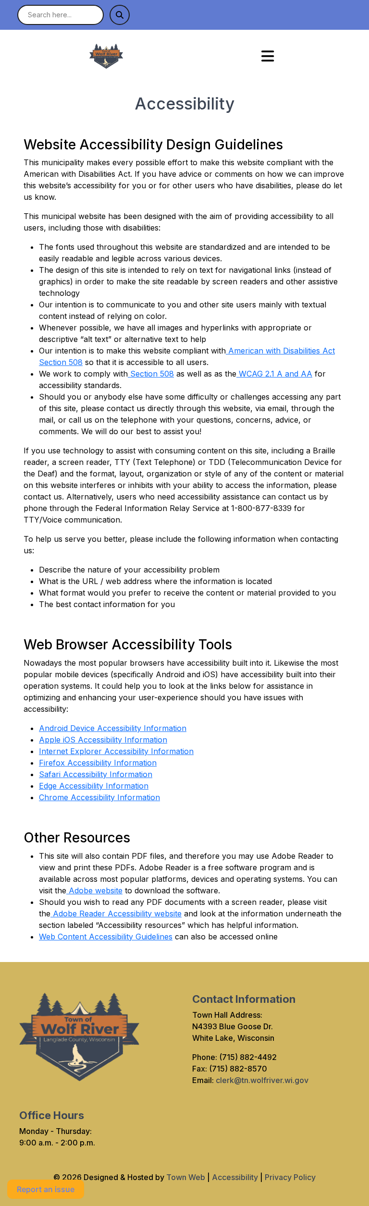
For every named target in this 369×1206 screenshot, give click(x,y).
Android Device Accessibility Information (112, 728)
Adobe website (94, 890)
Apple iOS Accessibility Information (103, 739)
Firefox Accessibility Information (98, 762)
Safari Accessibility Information (95, 774)
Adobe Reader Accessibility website (116, 913)
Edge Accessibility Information (93, 786)
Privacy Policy (290, 1177)
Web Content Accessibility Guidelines (105, 936)
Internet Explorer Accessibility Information (116, 751)
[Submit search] (120, 15)
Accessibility (235, 1177)
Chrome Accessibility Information (99, 797)
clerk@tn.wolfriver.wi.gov (262, 1080)
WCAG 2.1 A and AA (274, 373)
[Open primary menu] (267, 56)
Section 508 (151, 373)
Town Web (185, 1177)
